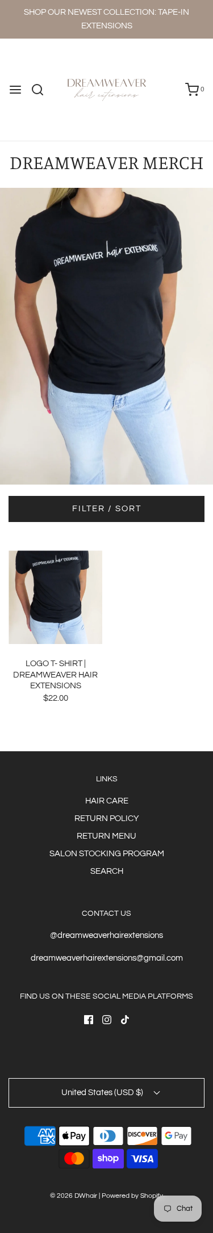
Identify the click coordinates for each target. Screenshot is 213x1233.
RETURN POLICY (106, 818)
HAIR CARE (106, 801)
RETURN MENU (106, 836)
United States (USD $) (103, 1092)
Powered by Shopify (132, 1196)
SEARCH (106, 871)
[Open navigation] (15, 89)
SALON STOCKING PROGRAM (106, 853)
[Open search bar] (42, 89)
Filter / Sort (106, 508)
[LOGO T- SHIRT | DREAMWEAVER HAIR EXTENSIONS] (55, 597)
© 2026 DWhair (73, 1196)
